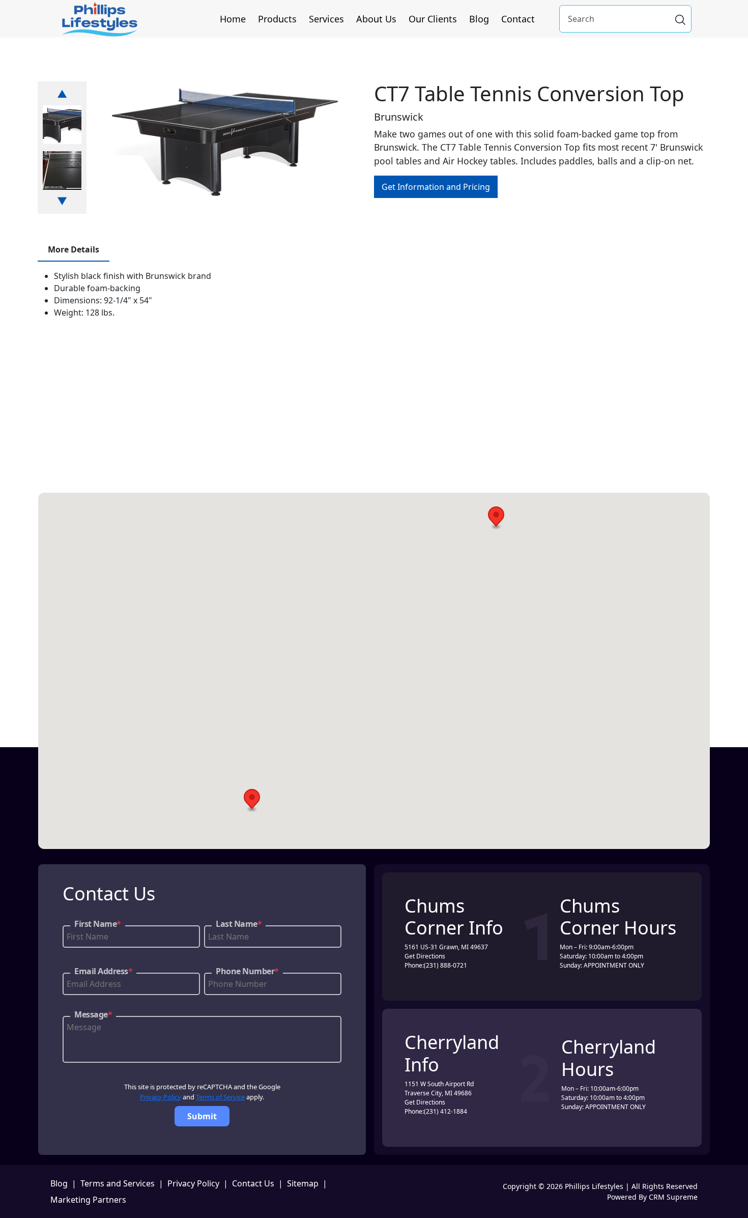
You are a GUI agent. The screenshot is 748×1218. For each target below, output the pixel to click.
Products (277, 19)
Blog (479, 19)
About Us (376, 19)
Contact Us (253, 1183)
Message (93, 1014)
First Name (97, 923)
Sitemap (303, 1183)
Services (326, 19)
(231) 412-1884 (445, 1111)
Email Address (103, 971)
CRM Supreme (673, 1197)
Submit (202, 1116)
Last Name (239, 923)
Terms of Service (220, 1096)
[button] (496, 517)
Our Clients (433, 19)
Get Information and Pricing (436, 186)
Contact (518, 19)
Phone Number (247, 971)
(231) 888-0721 (445, 965)
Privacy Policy (160, 1096)
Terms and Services (117, 1183)
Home (233, 19)
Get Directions (425, 956)
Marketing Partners (88, 1199)
